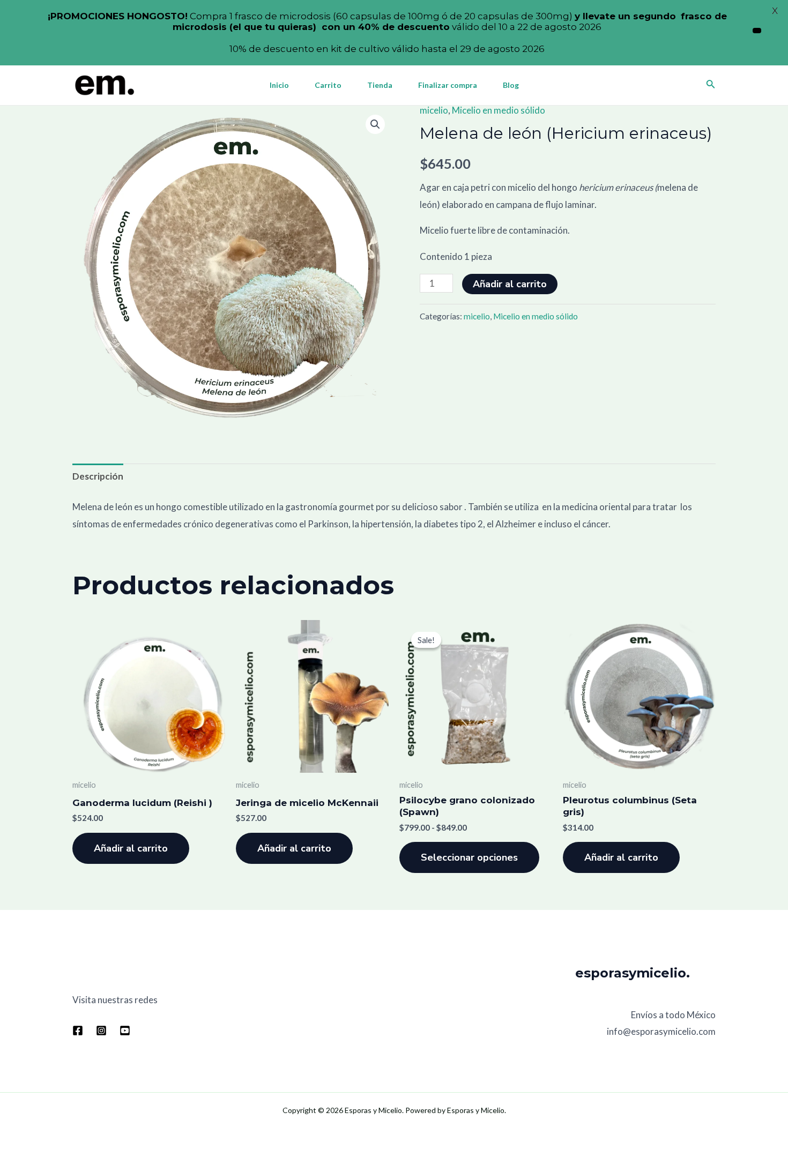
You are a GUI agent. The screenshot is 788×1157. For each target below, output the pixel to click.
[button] (375, 124)
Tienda (379, 84)
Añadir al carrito (510, 284)
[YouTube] (125, 1030)
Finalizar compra (447, 84)
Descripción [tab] (97, 476)
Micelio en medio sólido (498, 110)
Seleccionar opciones (469, 857)
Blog (511, 84)
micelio (434, 110)
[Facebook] (77, 1030)
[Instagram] (101, 1030)
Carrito (328, 84)
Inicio (279, 84)
